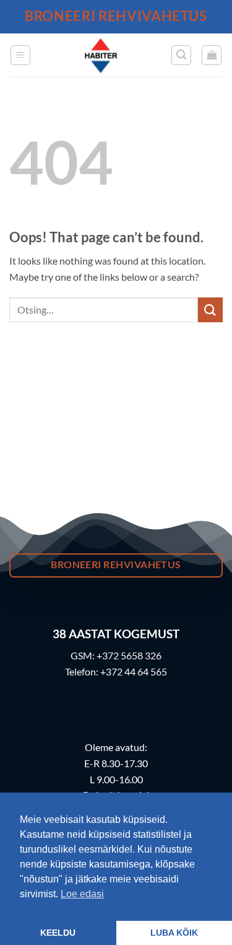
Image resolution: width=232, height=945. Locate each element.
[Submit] (210, 309)
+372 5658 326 (129, 655)
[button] (20, 55)
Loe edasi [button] (82, 894)
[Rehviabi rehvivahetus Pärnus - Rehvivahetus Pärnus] (100, 55)
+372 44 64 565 (133, 671)
